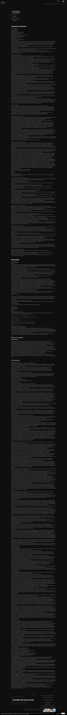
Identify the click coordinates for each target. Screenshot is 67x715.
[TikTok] (35, 694)
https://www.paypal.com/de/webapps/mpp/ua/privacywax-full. (22, 80)
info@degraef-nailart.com (21, 272)
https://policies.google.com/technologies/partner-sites (22, 522)
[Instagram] (31, 694)
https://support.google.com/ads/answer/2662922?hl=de (45, 536)
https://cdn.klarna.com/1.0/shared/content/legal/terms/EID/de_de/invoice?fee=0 (25, 139)
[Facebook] (33, 694)
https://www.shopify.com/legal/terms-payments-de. (20, 135)
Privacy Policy (27, 713)
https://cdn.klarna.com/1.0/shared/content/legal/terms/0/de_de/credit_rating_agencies (27, 460)
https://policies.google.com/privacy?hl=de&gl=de (45, 521)
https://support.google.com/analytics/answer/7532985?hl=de (45, 537)
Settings (59, 713)
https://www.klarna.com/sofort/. (16, 128)
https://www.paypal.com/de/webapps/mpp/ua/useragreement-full (23, 78)
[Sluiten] (65, 713)
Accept (63, 713)
